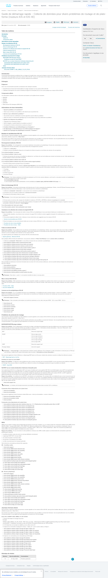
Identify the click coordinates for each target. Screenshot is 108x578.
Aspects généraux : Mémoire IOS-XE (11, 236)
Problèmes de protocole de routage (11, 55)
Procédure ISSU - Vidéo (8, 285)
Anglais (57, 22)
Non (91, 38)
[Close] (41, 571)
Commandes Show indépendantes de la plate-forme (16, 62)
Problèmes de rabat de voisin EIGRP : (13, 59)
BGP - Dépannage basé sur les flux (11, 357)
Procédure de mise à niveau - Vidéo (12, 224)
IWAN (4, 66)
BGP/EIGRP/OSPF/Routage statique (11, 57)
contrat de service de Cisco (92, 47)
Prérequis (4, 36)
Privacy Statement (6, 575)
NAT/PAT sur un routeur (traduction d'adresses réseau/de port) (18, 61)
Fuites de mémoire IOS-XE (9, 50)
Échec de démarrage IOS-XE (10, 47)
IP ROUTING (86, 57)
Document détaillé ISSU (8, 287)
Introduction (5, 34)
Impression (75, 22)
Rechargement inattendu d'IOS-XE (11, 45)
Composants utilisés (8, 39)
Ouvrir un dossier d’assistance (91, 45)
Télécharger (66, 22)
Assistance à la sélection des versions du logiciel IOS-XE (16, 48)
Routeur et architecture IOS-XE (9, 43)
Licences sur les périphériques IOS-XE (12, 54)
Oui (85, 38)
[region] (21, 573)
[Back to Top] (72, 559)
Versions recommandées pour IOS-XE (13, 219)
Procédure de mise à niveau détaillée (12, 223)
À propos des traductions (74, 27)
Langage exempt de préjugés (59, 27)
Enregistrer (49, 22)
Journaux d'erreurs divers (8, 67)
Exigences (5, 37)
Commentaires (101, 38)
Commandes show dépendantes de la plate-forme (16, 64)
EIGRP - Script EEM (7, 365)
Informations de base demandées (10, 41)
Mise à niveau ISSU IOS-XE (9, 52)
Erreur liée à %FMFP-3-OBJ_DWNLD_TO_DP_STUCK (17, 69)
